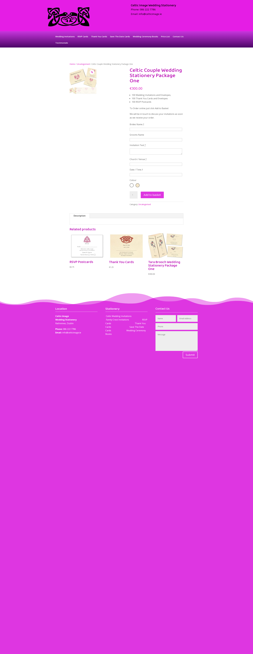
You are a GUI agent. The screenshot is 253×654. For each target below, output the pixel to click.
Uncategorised (83, 64)
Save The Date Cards (120, 37)
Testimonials (61, 43)
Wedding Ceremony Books (145, 37)
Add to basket (152, 195)
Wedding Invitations (65, 37)
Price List (165, 37)
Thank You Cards (99, 37)
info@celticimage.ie (150, 14)
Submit (190, 355)
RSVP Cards (83, 37)
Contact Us (178, 37)
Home (72, 64)
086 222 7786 (148, 9)
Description (80, 215)
